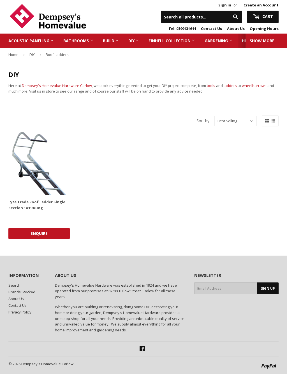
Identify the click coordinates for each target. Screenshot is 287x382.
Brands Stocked (21, 291)
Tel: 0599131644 (182, 28)
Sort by (202, 120)
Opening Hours (264, 28)
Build (109, 40)
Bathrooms (76, 40)
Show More (262, 40)
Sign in (224, 5)
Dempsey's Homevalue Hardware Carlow (57, 85)
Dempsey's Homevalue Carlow (47, 363)
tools (211, 85)
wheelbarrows (254, 85)
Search (14, 285)
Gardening (217, 40)
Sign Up (268, 288)
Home (13, 54)
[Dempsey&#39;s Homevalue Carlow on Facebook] (142, 349)
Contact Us (211, 28)
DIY (132, 40)
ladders (230, 85)
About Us (236, 28)
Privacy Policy (19, 312)
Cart (267, 16)
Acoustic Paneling (29, 40)
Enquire (39, 233)
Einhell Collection (170, 40)
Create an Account (261, 5)
